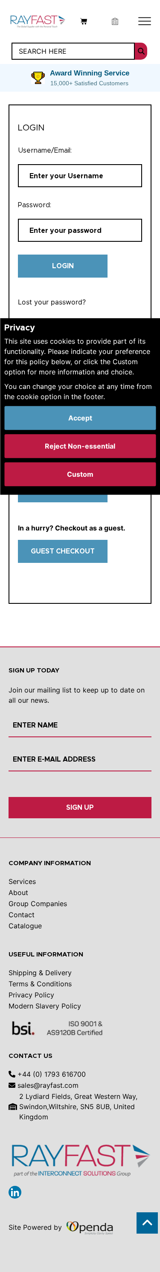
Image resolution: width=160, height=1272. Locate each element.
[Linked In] (15, 1192)
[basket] (83, 20)
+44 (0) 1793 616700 (50, 1074)
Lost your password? (52, 302)
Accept (80, 418)
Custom (80, 474)
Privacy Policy (31, 995)
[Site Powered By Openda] (89, 1227)
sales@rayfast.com (47, 1085)
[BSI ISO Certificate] (58, 1027)
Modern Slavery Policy (45, 1006)
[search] (141, 51)
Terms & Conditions (40, 983)
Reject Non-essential (80, 446)
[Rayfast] (38, 20)
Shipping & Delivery (40, 972)
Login (63, 265)
